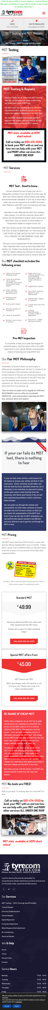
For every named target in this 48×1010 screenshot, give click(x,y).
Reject (17, 1006)
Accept (7, 1006)
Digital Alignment (8, 920)
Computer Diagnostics (10, 924)
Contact (5, 962)
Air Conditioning (7, 932)
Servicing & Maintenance (11, 911)
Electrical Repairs (8, 936)
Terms (4, 954)
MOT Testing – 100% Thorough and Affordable (19, 903)
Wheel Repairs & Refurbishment (13, 928)
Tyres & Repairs (7, 907)
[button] (44, 13)
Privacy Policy (7, 958)
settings (19, 1002)
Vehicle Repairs (7, 916)
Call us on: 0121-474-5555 (24, 641)
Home (18, 40)
